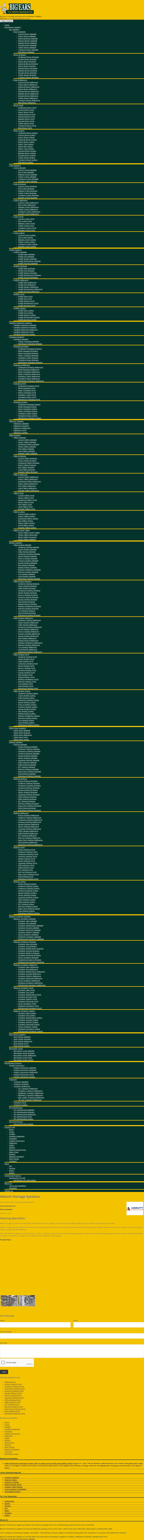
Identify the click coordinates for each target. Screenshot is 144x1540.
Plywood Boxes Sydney (27, 151)
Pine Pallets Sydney (25, 521)
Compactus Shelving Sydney (28, 888)
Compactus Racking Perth (28, 663)
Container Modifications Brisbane (31, 948)
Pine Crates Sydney (25, 237)
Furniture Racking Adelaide (28, 561)
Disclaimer (13, 1188)
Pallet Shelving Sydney (26, 902)
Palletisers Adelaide (21, 423)
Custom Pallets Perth (26, 495)
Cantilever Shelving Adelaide (29, 749)
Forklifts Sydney (20, 308)
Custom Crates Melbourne (28, 202)
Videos (11, 1170)
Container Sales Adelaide (27, 921)
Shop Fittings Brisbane (22, 1039)
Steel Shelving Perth (26, 876)
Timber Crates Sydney (26, 242)
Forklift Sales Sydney (26, 310)
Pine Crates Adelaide (26, 172)
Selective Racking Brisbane (28, 608)
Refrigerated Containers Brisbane (31, 962)
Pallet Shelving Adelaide (27, 765)
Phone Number (6, 1332)
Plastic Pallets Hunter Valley (29, 532)
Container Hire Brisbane (27, 946)
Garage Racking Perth (26, 672)
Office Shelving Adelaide (27, 762)
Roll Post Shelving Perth (27, 872)
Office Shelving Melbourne (28, 831)
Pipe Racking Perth (25, 675)
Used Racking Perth (25, 686)
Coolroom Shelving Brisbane (29, 788)
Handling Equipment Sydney (24, 334)
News (6, 1164)
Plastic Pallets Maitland (27, 539)
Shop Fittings (14, 1159)
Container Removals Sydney (29, 1024)
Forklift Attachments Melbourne (30, 289)
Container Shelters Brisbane (29, 953)
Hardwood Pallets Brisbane (28, 463)
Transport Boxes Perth (27, 125)
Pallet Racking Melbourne (23, 618)
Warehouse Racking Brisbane (29, 615)
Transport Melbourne (22, 1086)
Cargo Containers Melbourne (29, 980)
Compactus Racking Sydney (28, 700)
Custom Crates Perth (26, 219)
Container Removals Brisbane (29, 955)
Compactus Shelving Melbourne (30, 820)
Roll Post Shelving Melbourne (29, 838)
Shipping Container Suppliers (20, 916)
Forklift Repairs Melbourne (28, 287)
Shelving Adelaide (20, 744)
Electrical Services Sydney (23, 1124)
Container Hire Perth (26, 992)
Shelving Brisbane (20, 779)
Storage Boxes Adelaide (27, 45)
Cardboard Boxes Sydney (28, 133)
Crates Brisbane (20, 184)
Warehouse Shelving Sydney (29, 913)
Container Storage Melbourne (29, 974)
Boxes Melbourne (20, 80)
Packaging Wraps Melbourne (29, 378)
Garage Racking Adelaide (27, 563)
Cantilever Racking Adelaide (28, 547)
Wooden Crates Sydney (27, 246)
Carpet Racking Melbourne (28, 622)
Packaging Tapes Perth (27, 395)
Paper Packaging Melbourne (29, 372)
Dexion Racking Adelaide (27, 556)
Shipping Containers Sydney (24, 1011)
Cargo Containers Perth (27, 1003)
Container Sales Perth (26, 990)
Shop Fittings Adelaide (22, 1037)
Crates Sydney (19, 233)
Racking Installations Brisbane (29, 606)
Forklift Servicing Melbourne (28, 291)
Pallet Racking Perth (21, 654)
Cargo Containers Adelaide (28, 934)
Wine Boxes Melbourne (27, 102)
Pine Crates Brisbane (26, 188)
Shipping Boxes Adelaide (27, 43)
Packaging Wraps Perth (27, 397)
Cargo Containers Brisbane (28, 957)
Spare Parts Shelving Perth (28, 874)
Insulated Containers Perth (28, 1006)
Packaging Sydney (20, 402)
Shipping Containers (16, 1156)
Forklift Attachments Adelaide (29, 261)
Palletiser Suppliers (16, 421)
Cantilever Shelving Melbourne (29, 817)
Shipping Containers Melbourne (25, 965)
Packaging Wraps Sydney (27, 416)
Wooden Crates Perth (26, 230)
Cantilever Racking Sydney (28, 693)
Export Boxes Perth (26, 112)
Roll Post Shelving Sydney (28, 906)
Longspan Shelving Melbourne (29, 829)
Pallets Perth (19, 493)
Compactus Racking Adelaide (29, 554)
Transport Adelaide (21, 1082)
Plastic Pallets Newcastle (27, 535)
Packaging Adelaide (21, 339)
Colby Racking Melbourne (27, 625)
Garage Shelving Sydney (27, 893)
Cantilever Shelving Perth (27, 852)
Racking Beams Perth (26, 677)
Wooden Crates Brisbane (27, 197)
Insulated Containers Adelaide (29, 937)
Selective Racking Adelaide (28, 572)
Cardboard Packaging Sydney (29, 404)
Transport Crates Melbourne (29, 211)
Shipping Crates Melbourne (28, 207)
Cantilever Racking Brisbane (28, 584)
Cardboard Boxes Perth (27, 107)
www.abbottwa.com (8, 1206)
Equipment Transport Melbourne (30, 1093)
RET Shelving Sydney (26, 904)
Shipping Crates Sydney (27, 240)
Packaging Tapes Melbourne (29, 376)
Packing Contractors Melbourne (26, 1072)
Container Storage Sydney (28, 1020)
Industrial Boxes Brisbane (28, 64)
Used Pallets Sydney (26, 525)
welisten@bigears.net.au (20, 18)
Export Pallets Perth (26, 498)
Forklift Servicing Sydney (27, 319)
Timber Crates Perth (26, 226)
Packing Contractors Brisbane (25, 1070)
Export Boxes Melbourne (27, 84)
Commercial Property (12, 1176)
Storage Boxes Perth (26, 121)
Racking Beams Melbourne (28, 640)
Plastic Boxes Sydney (26, 142)
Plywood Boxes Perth (26, 116)
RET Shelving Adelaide (26, 767)
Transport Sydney (20, 1105)
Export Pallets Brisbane (27, 460)
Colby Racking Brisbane (27, 588)
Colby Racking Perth (25, 661)
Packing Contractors (17, 1065)
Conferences (9, 1501)
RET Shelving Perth (25, 870)
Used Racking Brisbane (27, 613)
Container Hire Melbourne (28, 969)
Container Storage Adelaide (28, 928)
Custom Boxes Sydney (26, 135)
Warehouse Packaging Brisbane (30, 362)
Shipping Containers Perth (24, 988)
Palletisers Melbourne (22, 428)
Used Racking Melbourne (27, 649)
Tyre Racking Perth (25, 684)
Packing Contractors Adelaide (25, 1068)
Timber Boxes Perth (26, 123)
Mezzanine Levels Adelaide (24, 1051)
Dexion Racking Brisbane (27, 593)
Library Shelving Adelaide (27, 758)
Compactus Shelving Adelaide (29, 751)
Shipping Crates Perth (26, 223)
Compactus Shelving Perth (28, 854)
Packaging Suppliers (16, 337)
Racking (12, 1147)
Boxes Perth (18, 105)
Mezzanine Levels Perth (23, 1057)
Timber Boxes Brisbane (27, 75)
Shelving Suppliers (16, 742)
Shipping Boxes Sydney (27, 153)
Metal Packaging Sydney (27, 407)
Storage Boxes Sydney (27, 155)
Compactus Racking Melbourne (30, 627)
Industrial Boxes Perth (26, 114)
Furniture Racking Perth (27, 670)
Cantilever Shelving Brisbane (29, 783)
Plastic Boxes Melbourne (27, 89)
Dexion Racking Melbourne (28, 629)
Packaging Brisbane (21, 346)
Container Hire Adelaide (27, 923)
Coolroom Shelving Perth (27, 856)
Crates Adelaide (20, 168)
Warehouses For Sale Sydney (25, 1180)
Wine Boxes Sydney (25, 162)
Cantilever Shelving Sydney (28, 886)
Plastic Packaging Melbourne (29, 374)
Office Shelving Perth (26, 865)
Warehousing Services (13, 1063)
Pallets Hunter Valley (22, 530)
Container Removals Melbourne (30, 978)
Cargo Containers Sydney (27, 1027)
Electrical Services (16, 1122)
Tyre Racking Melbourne (27, 647)
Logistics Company (11, 1482)
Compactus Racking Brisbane (29, 590)
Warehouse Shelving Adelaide (29, 776)
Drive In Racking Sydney (27, 704)
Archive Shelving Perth (26, 849)
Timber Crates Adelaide (27, 177)
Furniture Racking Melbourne (29, 634)
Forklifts (12, 1134)
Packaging (13, 1138)
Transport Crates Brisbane (28, 195)
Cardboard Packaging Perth (28, 386)
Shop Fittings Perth (21, 1043)
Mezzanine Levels (16, 1048)
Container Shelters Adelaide (28, 932)
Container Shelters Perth (27, 999)
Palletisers (8, 1436)
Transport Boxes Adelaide (28, 50)
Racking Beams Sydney (27, 713)
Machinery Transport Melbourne (30, 1095)
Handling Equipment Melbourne (26, 330)
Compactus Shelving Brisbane (29, 785)
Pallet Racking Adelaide (22, 545)
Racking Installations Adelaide (29, 570)
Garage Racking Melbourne (28, 636)
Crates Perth (19, 217)
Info (10, 1166)
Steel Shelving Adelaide (27, 774)
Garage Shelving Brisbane (28, 790)
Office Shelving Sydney (27, 900)
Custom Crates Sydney (27, 235)
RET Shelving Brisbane (26, 801)
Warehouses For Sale (17, 1178)
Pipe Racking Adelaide (26, 565)
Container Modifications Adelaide (30, 925)
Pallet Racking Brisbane (23, 581)
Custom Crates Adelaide (27, 170)
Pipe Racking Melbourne (27, 638)
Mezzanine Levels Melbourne (25, 1055)
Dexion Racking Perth (26, 666)
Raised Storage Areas (17, 1150)
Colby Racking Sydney (26, 698)
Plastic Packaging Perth (27, 392)
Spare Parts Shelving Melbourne (30, 840)
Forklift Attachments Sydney (29, 317)
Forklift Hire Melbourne (27, 285)
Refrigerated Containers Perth (30, 1008)
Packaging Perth (20, 383)
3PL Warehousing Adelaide (24, 1110)
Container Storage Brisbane (28, 951)
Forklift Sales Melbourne (27, 282)
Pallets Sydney (19, 512)
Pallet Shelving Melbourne (28, 833)
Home (6, 25)
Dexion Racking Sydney (27, 702)
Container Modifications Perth (29, 995)
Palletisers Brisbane (21, 426)
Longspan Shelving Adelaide (28, 760)
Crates (11, 1132)
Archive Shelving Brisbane (28, 781)
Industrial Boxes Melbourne (28, 87)
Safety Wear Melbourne (23, 735)
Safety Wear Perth (21, 737)
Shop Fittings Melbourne (23, 1041)
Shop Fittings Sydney (22, 1046)
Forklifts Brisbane (20, 266)
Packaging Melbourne (22, 365)
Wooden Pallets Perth (26, 509)
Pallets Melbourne (21, 475)
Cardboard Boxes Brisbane (28, 57)
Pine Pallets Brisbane (26, 467)
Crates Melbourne (20, 200)
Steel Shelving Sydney (26, 911)
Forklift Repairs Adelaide (27, 259)
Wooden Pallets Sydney (27, 527)
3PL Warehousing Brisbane (24, 1112)
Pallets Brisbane (20, 456)
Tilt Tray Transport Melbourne (30, 1100)
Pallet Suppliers (15, 435)
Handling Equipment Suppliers (20, 323)
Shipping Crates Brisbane (27, 191)
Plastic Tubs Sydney (26, 144)
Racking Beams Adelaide (27, 567)
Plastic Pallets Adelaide (27, 446)
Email (75, 1320)
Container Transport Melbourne (30, 1091)
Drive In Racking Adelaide (27, 558)
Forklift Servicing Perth (26, 305)
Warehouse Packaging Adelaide (30, 344)
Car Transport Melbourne (28, 1088)
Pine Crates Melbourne (27, 205)
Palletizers (13, 1143)
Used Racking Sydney (26, 722)
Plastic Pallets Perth (26, 502)
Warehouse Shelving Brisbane (29, 810)
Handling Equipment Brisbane (25, 327)
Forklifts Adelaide (20, 252)
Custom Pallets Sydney (27, 514)
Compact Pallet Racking (13, 1487)
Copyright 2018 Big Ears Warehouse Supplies (17, 1539)
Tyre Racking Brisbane (26, 611)
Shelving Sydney (20, 882)
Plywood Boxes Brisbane (27, 68)
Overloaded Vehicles (12, 1491)
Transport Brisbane (21, 1084)
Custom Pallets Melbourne (28, 477)
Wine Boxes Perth (25, 128)
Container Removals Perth (28, 1001)
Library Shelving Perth (26, 861)
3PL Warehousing (16, 1107)
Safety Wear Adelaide (22, 730)
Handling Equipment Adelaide (25, 325)
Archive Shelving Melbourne (28, 815)
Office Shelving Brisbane (27, 797)
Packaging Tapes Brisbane (28, 358)
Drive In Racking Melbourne (28, 631)
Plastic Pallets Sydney (26, 523)
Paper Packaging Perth (27, 390)
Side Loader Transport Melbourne (31, 1097)
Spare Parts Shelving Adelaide (29, 771)
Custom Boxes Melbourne (28, 82)
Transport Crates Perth (27, 228)
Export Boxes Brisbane (27, 61)
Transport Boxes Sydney (27, 160)
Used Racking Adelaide (27, 576)
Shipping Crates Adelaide (27, 174)
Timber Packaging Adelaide (28, 341)
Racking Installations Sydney (29, 716)
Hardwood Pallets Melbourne (29, 481)
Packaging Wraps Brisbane (28, 360)
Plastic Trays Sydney (26, 149)
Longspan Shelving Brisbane (29, 794)
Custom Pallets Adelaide (27, 440)
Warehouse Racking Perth (28, 688)
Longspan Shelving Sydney (28, 897)
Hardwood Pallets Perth (27, 500)
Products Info (9, 1127)
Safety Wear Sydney (21, 739)
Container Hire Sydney (26, 1015)
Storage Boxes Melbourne (28, 96)
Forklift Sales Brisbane (26, 268)
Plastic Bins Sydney (25, 146)
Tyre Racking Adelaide (26, 574)
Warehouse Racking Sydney (28, 725)
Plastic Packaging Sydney (27, 411)
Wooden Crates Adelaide (27, 181)
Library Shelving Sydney (27, 895)
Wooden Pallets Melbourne (28, 490)
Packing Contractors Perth (24, 1074)
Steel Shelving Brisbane (27, 808)
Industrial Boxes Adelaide (28, 38)
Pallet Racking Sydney (22, 691)
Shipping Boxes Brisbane (27, 70)
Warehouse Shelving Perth (28, 879)
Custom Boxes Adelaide (27, 34)
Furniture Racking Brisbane (28, 597)
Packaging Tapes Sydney (27, 413)
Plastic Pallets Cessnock (27, 537)
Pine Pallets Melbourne (27, 486)
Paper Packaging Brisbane (28, 353)
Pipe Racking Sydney (26, 711)
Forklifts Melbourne (21, 280)
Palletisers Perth (20, 430)
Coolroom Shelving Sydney (28, 891)
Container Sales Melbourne (28, 967)
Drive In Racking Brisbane (28, 595)
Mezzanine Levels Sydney (23, 1060)
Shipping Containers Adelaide (25, 919)
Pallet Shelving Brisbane (27, 799)
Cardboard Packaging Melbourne (30, 367)
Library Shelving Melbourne (28, 826)
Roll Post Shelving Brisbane (28, 803)
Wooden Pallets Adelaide (27, 453)
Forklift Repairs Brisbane (27, 273)
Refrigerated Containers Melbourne (32, 985)
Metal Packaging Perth (26, 388)
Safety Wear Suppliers (17, 728)
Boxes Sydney (19, 131)
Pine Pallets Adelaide (26, 449)
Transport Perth (20, 1102)
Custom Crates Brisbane (27, 186)
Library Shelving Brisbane (27, 792)
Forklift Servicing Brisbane (28, 277)
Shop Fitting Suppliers (17, 1034)
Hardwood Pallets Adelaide (28, 444)
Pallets (11, 1145)
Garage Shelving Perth (26, 858)
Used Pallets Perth (25, 507)
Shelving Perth (19, 847)
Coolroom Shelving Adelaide (28, 753)
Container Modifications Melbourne (31, 971)
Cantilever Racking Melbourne (29, 620)
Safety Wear (14, 1152)
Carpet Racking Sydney (27, 695)
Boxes (11, 1129)
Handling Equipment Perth (24, 332)
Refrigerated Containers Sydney (30, 1031)
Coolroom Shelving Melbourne (29, 822)
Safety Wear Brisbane (22, 733)
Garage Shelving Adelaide (28, 756)
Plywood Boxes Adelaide (27, 41)
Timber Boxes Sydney (26, 157)
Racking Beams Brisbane (27, 604)
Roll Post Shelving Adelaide (28, 769)
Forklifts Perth (19, 294)
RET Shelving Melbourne (27, 835)
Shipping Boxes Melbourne (28, 93)
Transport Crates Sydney (28, 244)
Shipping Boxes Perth (26, 119)
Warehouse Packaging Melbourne (31, 381)
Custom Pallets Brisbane (27, 458)
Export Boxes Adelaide (27, 36)
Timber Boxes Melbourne (28, 98)
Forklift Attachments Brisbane (29, 275)
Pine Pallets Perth (25, 504)
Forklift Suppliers (15, 250)
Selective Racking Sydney (27, 718)
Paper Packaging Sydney (27, 409)
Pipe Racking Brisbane (26, 602)
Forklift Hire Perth (25, 299)
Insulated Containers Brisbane (29, 960)
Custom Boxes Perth (26, 110)
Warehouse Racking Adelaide (29, 579)
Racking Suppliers (15, 543)
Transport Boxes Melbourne (29, 100)
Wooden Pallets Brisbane (28, 472)
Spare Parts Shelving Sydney (29, 908)
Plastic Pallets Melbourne (28, 484)
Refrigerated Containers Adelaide (31, 939)
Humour (12, 1168)
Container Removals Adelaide (29, 930)
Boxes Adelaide (20, 32)
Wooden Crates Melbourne (28, 214)
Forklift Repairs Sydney (27, 315)
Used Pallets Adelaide (26, 451)
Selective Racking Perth (27, 681)
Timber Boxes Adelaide (27, 47)
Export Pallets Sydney (26, 516)
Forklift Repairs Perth (26, 301)
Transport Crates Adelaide (28, 179)
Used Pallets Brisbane (26, 469)
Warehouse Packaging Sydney (29, 418)
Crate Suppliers (15, 165)
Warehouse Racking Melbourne (30, 652)
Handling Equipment (17, 1136)
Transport (13, 1079)
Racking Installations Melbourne (30, 643)
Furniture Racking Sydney (27, 707)
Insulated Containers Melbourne (30, 983)
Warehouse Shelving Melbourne (30, 844)
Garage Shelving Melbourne (28, 824)
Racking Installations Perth (28, 679)
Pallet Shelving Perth (26, 867)
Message (3, 1343)
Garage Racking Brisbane (27, 599)
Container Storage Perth (27, 997)
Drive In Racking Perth (26, 668)
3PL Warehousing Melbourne (25, 1114)
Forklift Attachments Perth (28, 303)
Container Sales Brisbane (27, 944)
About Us (8, 1183)
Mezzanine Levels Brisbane (24, 1053)
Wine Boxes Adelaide (26, 52)
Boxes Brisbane (20, 55)
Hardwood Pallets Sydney (28, 518)
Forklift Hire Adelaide (26, 256)
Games (12, 1173)
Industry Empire (10, 1480)
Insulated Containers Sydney (29, 1029)
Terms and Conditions (17, 1186)
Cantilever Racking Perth (27, 657)
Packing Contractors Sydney (24, 1077)
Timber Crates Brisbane (27, 193)
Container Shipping (11, 1477)
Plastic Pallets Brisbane (27, 465)
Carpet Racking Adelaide (27, 549)
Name (2, 1320)
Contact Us (8, 1191)
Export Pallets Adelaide (27, 442)
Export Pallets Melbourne (28, 479)
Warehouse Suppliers (12, 27)
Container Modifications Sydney (30, 1018)
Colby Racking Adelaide (27, 552)
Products (8, 1513)
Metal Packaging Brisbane (28, 351)
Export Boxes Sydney (26, 137)
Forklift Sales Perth (25, 296)
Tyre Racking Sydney (26, 720)
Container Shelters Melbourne (29, 976)
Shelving (12, 1154)
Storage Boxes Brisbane (27, 73)
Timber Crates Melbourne (28, 209)
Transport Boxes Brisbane (28, 77)
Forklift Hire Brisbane (26, 270)
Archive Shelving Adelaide (27, 747)
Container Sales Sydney (27, 1013)
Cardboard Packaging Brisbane (30, 349)
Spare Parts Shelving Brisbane (29, 806)
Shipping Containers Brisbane (25, 942)
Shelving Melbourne (21, 813)
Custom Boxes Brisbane (27, 59)
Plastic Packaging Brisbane (28, 355)
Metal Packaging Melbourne (28, 369)
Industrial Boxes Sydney (27, 140)
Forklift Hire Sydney (25, 313)
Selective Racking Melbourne (29, 645)
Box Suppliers (14, 29)
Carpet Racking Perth (26, 659)
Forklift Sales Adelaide (26, 254)
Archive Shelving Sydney (27, 884)
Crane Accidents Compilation (15, 1489)
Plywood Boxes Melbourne (28, 91)
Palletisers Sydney (21, 432)
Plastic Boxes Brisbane (27, 66)
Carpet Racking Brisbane (27, 586)
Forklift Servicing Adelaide (28, 263)
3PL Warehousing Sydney (23, 1119)
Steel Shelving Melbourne (27, 842)
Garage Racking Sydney (27, 709)
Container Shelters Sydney (28, 1022)
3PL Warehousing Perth (23, 1116)
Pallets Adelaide (20, 437)
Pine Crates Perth (25, 221)
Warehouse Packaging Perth (29, 399)
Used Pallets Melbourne (27, 488)
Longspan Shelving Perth (27, 863)
